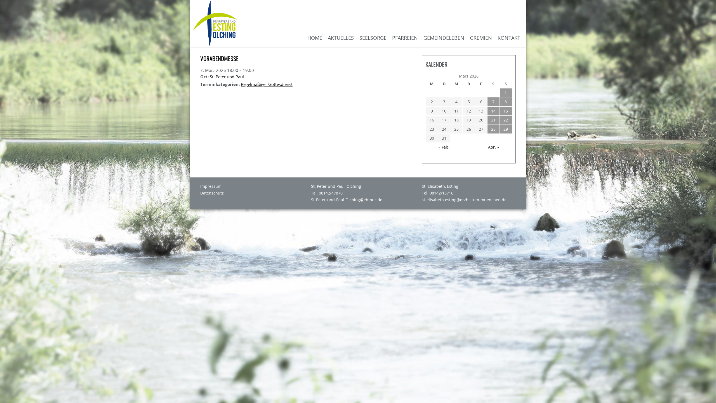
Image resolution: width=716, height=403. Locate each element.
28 (493, 129)
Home (314, 37)
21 (493, 120)
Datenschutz (212, 193)
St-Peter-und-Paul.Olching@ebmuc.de (346, 199)
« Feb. (444, 147)
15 (505, 111)
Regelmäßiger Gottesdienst (267, 84)
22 (505, 120)
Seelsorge (373, 37)
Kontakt (509, 37)
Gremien (481, 37)
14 (493, 111)
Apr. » (493, 147)
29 (505, 129)
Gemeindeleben (443, 37)
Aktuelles (341, 37)
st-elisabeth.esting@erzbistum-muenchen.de (464, 199)
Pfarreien (405, 37)
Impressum (211, 186)
